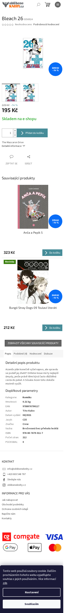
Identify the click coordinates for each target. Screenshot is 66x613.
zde (5, 583)
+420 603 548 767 (16, 474)
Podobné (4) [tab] (20, 354)
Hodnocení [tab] (35, 354)
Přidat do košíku (34, 132)
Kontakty (7, 518)
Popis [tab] (8, 354)
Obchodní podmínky (13, 504)
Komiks (27, 397)
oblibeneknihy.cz (16, 485)
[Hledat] (38, 4)
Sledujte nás (14, 479)
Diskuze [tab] (48, 354)
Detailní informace (12, 146)
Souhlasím (32, 604)
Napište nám (8, 514)
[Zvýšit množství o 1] (15, 131)
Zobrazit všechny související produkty (33, 343)
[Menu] (57, 4)
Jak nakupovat (10, 500)
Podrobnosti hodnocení (46, 24)
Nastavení (31, 592)
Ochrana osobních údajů (15, 509)
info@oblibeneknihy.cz (19, 469)
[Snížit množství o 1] (15, 135)
